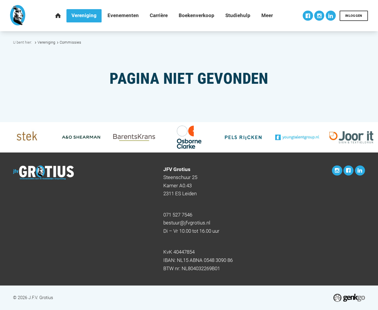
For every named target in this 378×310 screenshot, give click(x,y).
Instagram (319, 16)
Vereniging (46, 42)
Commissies (70, 42)
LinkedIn (331, 16)
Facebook (308, 16)
